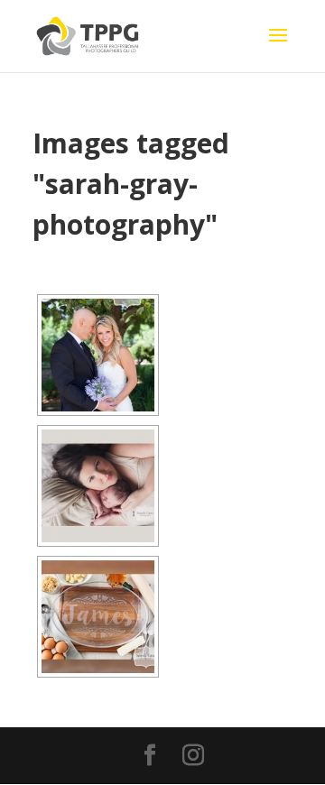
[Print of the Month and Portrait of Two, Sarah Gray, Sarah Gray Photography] (98, 485)
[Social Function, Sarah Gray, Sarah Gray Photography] (98, 355)
